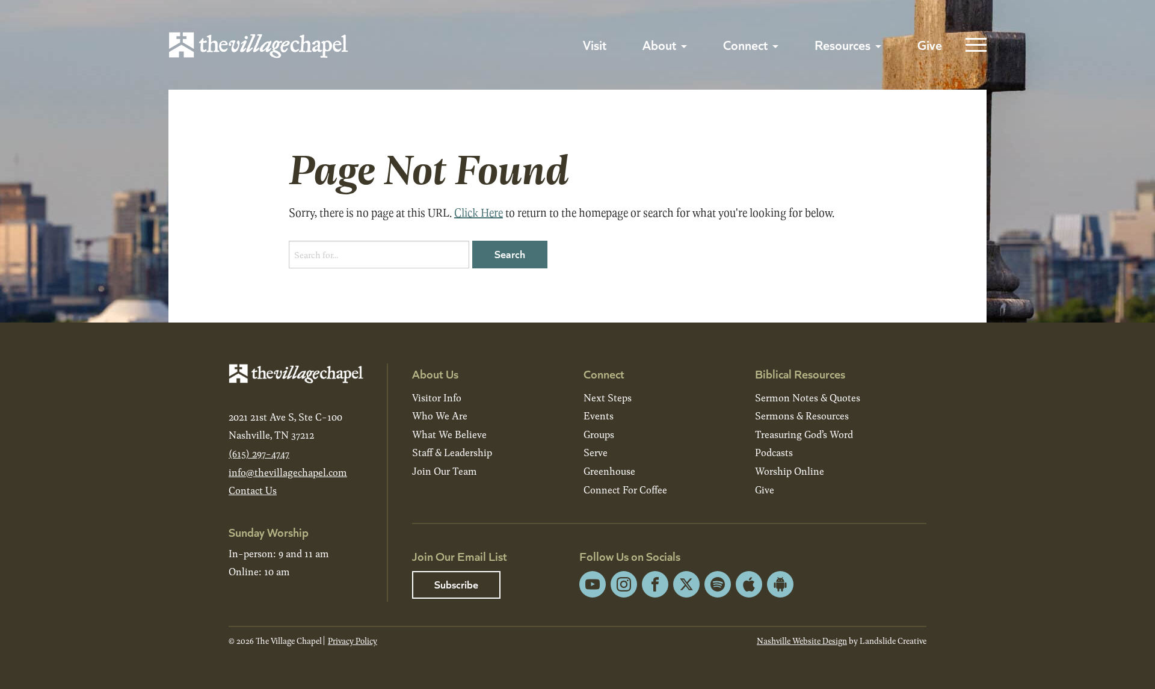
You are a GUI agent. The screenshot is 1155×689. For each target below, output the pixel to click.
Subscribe (456, 584)
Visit (594, 45)
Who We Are (439, 415)
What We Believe (449, 434)
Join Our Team (444, 471)
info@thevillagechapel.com (288, 472)
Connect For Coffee (625, 489)
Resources (842, 45)
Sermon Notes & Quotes (807, 397)
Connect (745, 45)
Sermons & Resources (802, 415)
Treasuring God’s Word (804, 434)
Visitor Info (436, 397)
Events (599, 415)
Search (509, 253)
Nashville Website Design (802, 640)
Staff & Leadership (452, 452)
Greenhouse (609, 471)
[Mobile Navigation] (973, 45)
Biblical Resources (800, 373)
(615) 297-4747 (259, 453)
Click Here (478, 212)
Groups (599, 434)
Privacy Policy (352, 640)
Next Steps (608, 397)
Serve (596, 452)
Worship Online (789, 471)
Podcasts (774, 452)
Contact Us (253, 490)
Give (929, 45)
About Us (435, 373)
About (659, 45)
